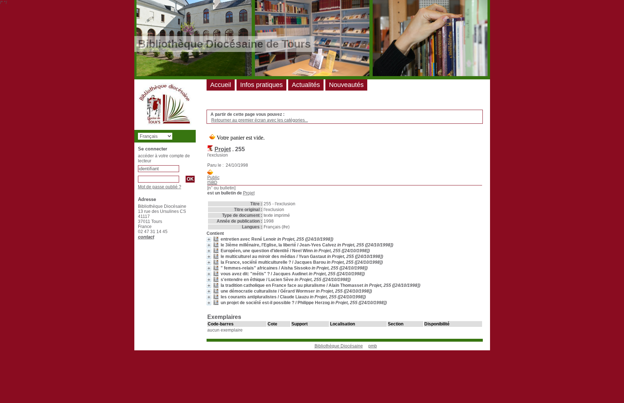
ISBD (212, 182)
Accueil (220, 84)
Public (213, 177)
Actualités (306, 84)
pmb (372, 346)
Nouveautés (346, 84)
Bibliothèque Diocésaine (339, 346)
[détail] (209, 239)
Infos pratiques (261, 84)
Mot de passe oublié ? (159, 186)
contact (146, 237)
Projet (222, 149)
